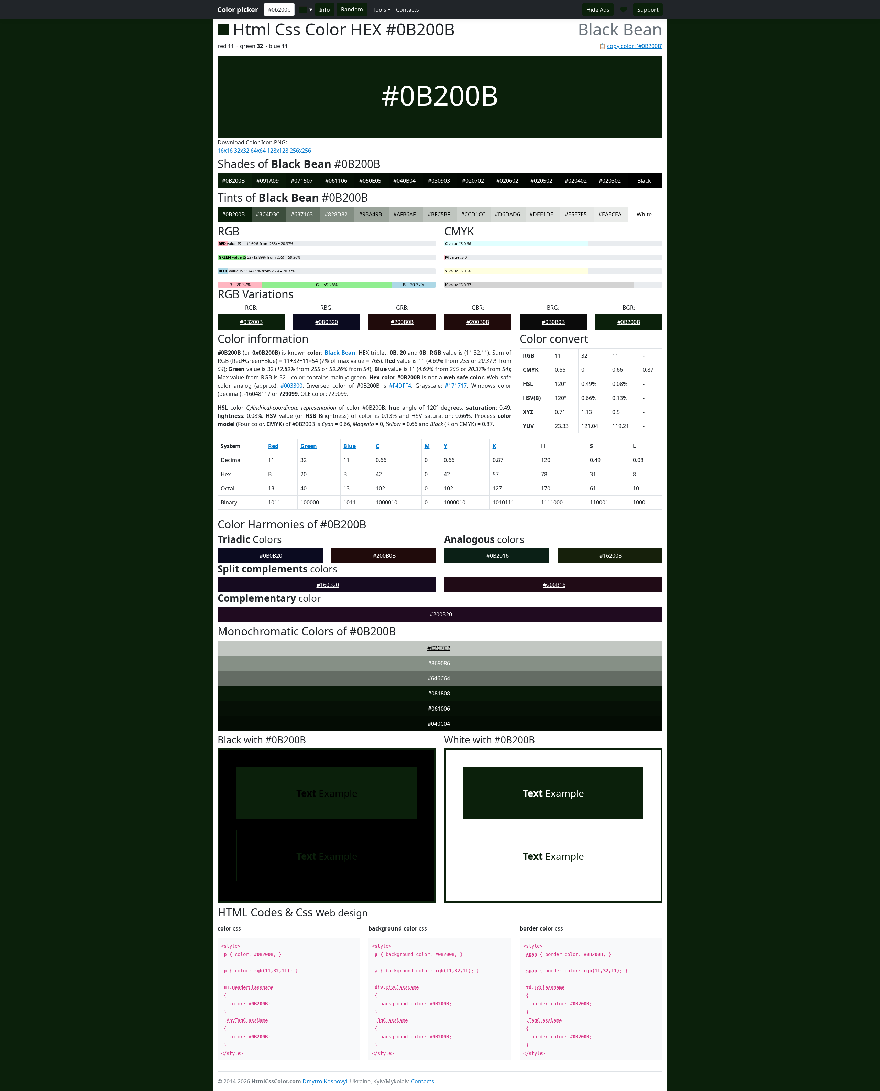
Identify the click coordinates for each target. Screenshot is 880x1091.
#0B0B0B (553, 322)
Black (644, 181)
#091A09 (267, 181)
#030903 (439, 181)
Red (273, 446)
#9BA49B (370, 214)
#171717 (456, 385)
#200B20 (441, 614)
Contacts (407, 9)
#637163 (302, 214)
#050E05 (370, 181)
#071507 (302, 181)
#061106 (336, 181)
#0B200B (233, 181)
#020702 (473, 181)
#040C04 (439, 723)
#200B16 (554, 585)
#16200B (611, 555)
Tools (379, 9)
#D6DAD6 (507, 214)
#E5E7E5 (576, 214)
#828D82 (336, 214)
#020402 (576, 181)
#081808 (439, 693)
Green (308, 446)
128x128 (277, 150)
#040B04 (404, 181)
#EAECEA (610, 214)
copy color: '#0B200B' (634, 46)
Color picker (237, 9)
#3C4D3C (267, 214)
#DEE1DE (541, 214)
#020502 (541, 181)
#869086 (439, 663)
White (644, 214)
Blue (349, 446)
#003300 (291, 385)
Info (324, 9)
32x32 (241, 150)
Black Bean (339, 352)
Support (648, 9)
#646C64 (439, 678)
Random (352, 9)
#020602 (507, 181)
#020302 (610, 181)
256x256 (300, 150)
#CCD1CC (473, 214)
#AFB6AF (404, 214)
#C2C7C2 (438, 648)
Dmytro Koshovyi (324, 1081)
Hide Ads (597, 9)
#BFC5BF (439, 214)
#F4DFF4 (400, 385)
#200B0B (402, 322)
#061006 (439, 708)
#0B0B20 (326, 322)
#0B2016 (497, 555)
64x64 (258, 150)
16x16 (225, 150)
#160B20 (328, 585)
